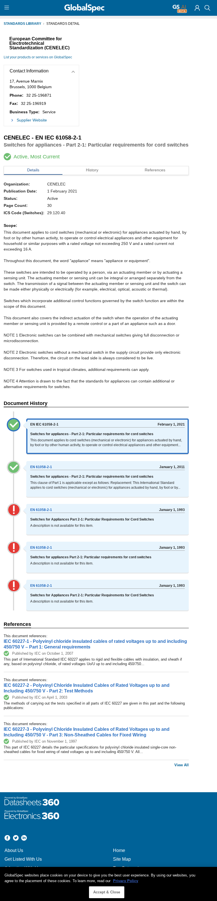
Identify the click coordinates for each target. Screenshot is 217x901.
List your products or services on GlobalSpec (38, 57)
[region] (108, 884)
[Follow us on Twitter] (16, 838)
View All (181, 765)
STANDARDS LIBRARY (22, 24)
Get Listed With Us (23, 859)
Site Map (122, 859)
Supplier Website (32, 120)
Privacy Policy (125, 881)
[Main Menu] (7, 8)
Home (119, 850)
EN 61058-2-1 (41, 467)
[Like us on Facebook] (7, 838)
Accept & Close (106, 892)
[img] (197, 8)
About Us (14, 850)
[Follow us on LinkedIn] (24, 838)
